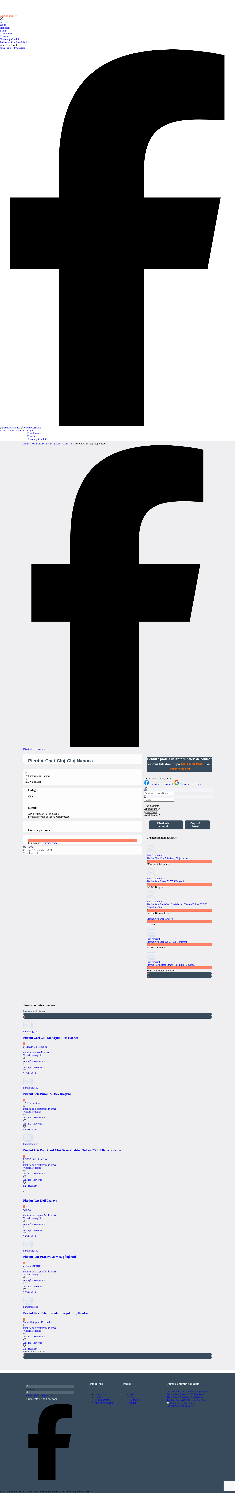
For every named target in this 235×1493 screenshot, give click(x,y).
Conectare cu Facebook (162, 784)
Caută (3, 25)
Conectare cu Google (190, 784)
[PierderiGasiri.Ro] (10, 427)
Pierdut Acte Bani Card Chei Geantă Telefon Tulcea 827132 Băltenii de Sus (186, 1399)
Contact (4, 36)
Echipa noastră (102, 1399)
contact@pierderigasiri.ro (12, 48)
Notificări (5, 27)
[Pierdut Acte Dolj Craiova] (181, 1403)
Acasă (3, 22)
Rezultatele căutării (41, 443)
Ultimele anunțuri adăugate (183, 1384)
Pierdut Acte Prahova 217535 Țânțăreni (167, 941)
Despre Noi (100, 1394)
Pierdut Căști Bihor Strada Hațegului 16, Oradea (171, 964)
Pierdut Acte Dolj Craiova (160, 918)
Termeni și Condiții (10, 39)
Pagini (3, 30)
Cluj (71, 443)
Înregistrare (165, 778)
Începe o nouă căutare (34, 1011)
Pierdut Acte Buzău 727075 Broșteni (165, 881)
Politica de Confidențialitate (14, 42)
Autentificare (151, 778)
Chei (64, 443)
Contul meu (6, 33)
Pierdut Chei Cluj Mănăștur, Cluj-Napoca (167, 858)
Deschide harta (49, 843)
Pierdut (57, 443)
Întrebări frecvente (104, 1402)
